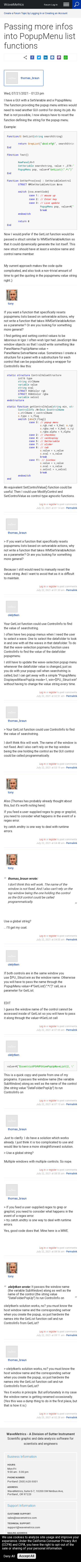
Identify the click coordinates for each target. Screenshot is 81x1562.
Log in (42, 504)
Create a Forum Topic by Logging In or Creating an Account (35, 13)
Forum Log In (51, 5)
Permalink (71, 508)
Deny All (9, 1556)
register (52, 504)
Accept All (26, 1556)
